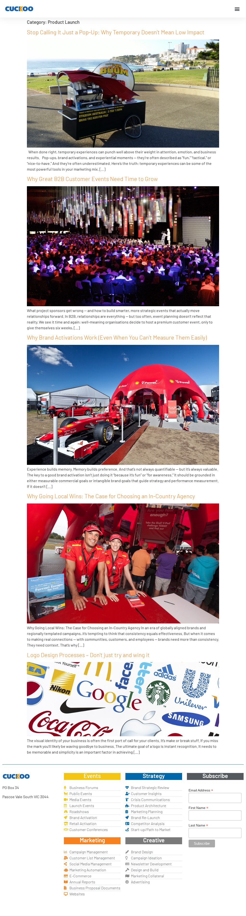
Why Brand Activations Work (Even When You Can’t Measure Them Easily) (117, 337)
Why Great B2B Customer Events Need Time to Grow (92, 178)
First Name (198, 808)
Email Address (201, 790)
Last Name (198, 825)
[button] (237, 9)
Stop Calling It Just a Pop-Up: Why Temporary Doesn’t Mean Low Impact (115, 32)
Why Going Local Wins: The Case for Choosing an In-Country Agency (111, 495)
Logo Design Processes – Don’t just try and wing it (88, 654)
